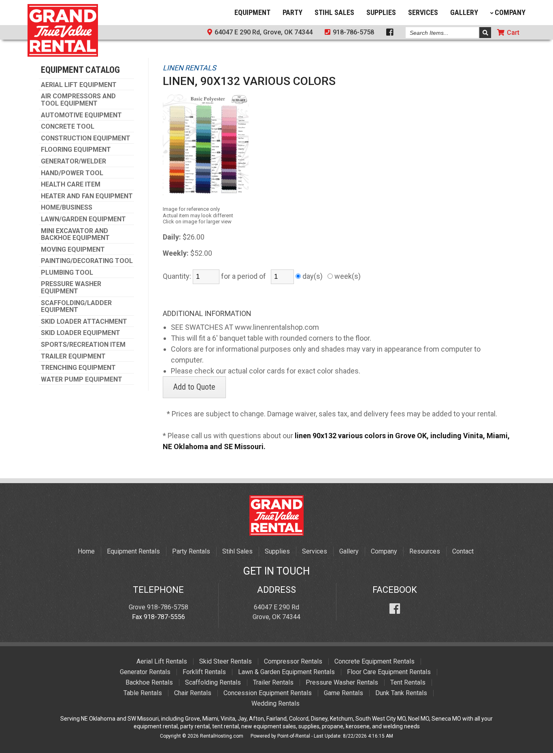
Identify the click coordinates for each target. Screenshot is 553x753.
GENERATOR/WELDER (73, 161)
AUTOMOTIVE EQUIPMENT (81, 115)
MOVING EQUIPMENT (73, 249)
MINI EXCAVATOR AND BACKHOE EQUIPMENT (75, 234)
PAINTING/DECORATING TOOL (87, 261)
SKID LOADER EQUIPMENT (80, 333)
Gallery (464, 12)
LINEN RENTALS (189, 68)
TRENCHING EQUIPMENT (78, 367)
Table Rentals (142, 693)
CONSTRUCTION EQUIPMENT (85, 138)
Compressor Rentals (293, 661)
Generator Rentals (145, 672)
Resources (424, 551)
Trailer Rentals (273, 682)
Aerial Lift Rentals (161, 661)
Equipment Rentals (133, 551)
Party (292, 12)
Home (86, 551)
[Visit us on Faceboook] (389, 33)
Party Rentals (191, 551)
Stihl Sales (334, 12)
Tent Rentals (407, 682)
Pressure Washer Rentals (342, 682)
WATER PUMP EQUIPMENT (81, 379)
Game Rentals (343, 693)
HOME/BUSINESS (66, 207)
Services (423, 12)
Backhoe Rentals (149, 682)
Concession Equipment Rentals (267, 693)
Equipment (252, 12)
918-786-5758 (352, 32)
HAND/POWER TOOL (72, 173)
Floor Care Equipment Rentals (389, 672)
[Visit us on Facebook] (394, 607)
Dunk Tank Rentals (401, 693)
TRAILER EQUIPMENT (73, 356)
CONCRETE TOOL (67, 126)
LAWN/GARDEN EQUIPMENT (83, 219)
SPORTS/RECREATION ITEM (83, 344)
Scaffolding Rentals (213, 682)
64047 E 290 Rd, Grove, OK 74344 (263, 32)
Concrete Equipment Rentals (374, 661)
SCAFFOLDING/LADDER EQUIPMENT (76, 306)
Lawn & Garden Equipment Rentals (286, 672)
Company (510, 12)
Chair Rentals (192, 693)
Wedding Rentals (275, 703)
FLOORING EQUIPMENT (76, 149)
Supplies (381, 12)
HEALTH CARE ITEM (70, 184)
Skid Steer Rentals (225, 661)
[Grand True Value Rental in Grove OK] (63, 54)
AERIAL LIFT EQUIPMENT (79, 85)
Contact (463, 551)
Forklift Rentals (204, 672)
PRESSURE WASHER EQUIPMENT (71, 287)
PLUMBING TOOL (67, 272)
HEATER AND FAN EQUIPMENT (87, 196)
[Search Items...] (485, 32)
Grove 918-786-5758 (158, 607)
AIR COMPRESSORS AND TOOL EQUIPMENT (78, 100)
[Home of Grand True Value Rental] (276, 533)
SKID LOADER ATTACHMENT (84, 321)
